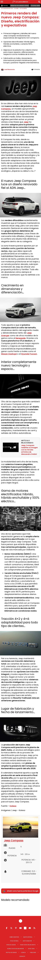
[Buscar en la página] (39, 2)
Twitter (11, 928)
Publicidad (33, 952)
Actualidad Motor (7, 8)
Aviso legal (31, 948)
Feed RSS (34, 928)
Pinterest (16, 928)
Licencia (23, 952)
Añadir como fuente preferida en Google (22, 891)
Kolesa (13, 806)
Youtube (20, 928)
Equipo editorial (27, 937)
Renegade (21, 338)
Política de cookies (11, 952)
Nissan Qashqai (9, 354)
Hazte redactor (27, 941)
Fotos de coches (11, 945)
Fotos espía (23, 8)
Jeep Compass (13, 840)
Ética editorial (14, 941)
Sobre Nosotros (14, 937)
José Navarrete (9, 69)
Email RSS (29, 928)
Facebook (6, 928)
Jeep (26, 122)
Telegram (25, 928)
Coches (16, 8)
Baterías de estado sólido (20, 5)
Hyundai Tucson (29, 354)
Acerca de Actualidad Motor (15, 948)
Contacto (22, 956)
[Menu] (2, 2)
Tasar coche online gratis (28, 945)
